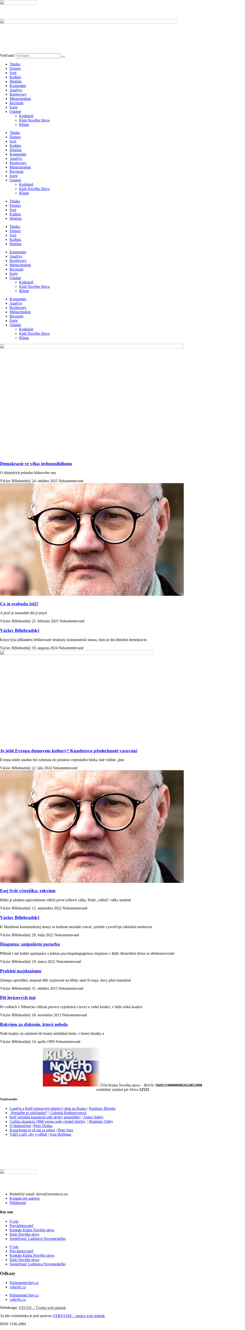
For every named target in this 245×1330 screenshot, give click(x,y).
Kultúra (15, 77)
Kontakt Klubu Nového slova (32, 1230)
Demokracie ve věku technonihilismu (36, 463)
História (16, 81)
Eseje (14, 107)
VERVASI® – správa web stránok (79, 1316)
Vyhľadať (7, 55)
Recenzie (16, 103)
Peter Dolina (42, 1126)
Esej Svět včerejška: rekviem (28, 890)
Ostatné (15, 112)
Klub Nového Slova (34, 120)
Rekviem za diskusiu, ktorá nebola (34, 1024)
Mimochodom (20, 99)
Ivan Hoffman (60, 1134)
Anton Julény (93, 1117)
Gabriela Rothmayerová (68, 1113)
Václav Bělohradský (20, 630)
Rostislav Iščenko (102, 1108)
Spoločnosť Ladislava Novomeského (38, 1239)
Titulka (15, 64)
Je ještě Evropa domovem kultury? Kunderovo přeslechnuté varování (68, 750)
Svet (13, 73)
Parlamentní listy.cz (24, 1283)
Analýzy (16, 90)
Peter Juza (65, 1130)
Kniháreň (26, 116)
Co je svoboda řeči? (19, 603)
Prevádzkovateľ (21, 1226)
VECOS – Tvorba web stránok (42, 1308)
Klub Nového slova (24, 1234)
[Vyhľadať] (63, 57)
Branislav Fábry (101, 1121)
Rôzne (24, 124)
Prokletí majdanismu (20, 970)
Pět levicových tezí (17, 997)
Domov (15, 68)
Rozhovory (18, 94)
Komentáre (18, 86)
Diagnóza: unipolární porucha (30, 944)
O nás (14, 1221)
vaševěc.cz (18, 1287)
